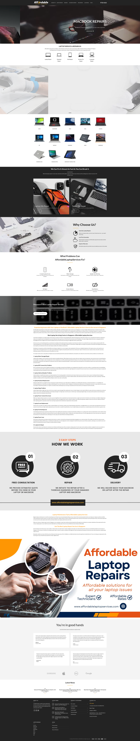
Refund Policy (54, 727)
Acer (34, 730)
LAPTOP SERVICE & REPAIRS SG (77, 738)
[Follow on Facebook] (34, 710)
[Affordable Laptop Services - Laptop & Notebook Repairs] (41, 2)
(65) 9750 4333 (94, 716)
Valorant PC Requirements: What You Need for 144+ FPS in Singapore (45, 690)
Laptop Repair (60, 2)
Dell (34, 733)
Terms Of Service (55, 729)
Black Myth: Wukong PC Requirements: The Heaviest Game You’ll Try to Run (95, 690)
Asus (34, 732)
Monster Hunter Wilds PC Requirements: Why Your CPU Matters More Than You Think (70, 690)
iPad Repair (80, 2)
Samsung (35, 726)
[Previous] (4, 24)
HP (34, 734)
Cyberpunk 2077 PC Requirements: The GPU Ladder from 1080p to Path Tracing (62, 717)
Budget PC (53, 2)
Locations (86, 2)
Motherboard (73, 714)
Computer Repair (74, 705)
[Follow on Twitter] (38, 710)
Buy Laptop (73, 703)
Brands (66, 2)
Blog (91, 2)
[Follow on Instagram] (36, 710)
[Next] (136, 24)
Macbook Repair (72, 2)
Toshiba (34, 728)
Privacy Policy (54, 725)
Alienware (35, 729)
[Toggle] (87, 703)
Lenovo (34, 725)
